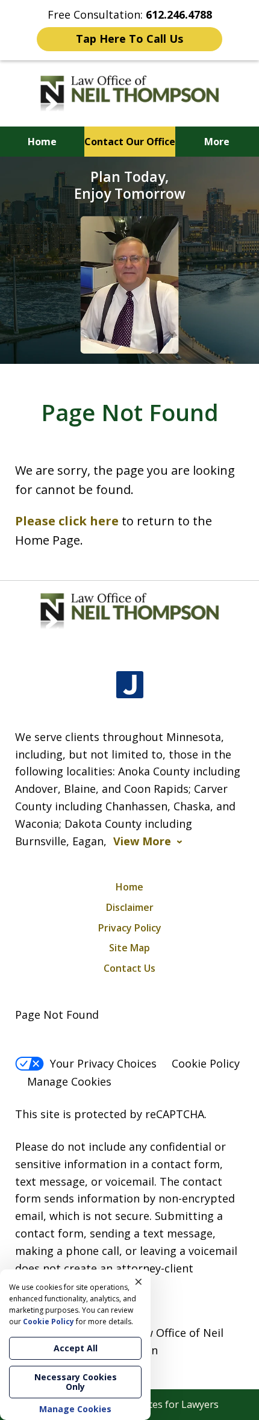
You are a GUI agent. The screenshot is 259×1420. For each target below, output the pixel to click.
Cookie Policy (206, 1063)
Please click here (67, 521)
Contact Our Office (129, 141)
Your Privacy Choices (103, 1063)
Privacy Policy (129, 927)
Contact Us (129, 968)
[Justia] (129, 684)
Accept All (76, 1348)
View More (142, 841)
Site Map (129, 947)
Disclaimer (130, 907)
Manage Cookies (69, 1081)
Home (42, 141)
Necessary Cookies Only (75, 1381)
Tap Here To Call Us (129, 38)
